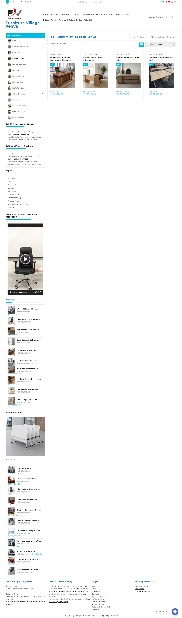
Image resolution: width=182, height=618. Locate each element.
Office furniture (14, 194)
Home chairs (18, 76)
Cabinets (16, 52)
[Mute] (35, 292)
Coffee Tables (18, 58)
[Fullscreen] (39, 292)
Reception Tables (20, 106)
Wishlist (11, 207)
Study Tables (18, 118)
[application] (25, 259)
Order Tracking (14, 198)
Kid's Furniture (19, 88)
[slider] (23, 292)
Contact (11, 188)
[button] (25, 259)
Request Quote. (142, 586)
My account (13, 191)
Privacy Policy (14, 201)
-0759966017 (26, 2)
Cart (9, 182)
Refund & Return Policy (18, 204)
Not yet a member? (143, 591)
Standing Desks (19, 112)
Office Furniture (19, 94)
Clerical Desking (90, 54)
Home (132, 37)
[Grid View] (141, 45)
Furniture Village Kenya (23, 25)
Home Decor (18, 82)
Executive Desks (57, 54)
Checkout (12, 185)
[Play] (11, 292)
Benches (16, 41)
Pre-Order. (139, 589)
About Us (12, 178)
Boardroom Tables (20, 46)
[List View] (147, 45)
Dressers (16, 70)
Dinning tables (19, 64)
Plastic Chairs (18, 100)
